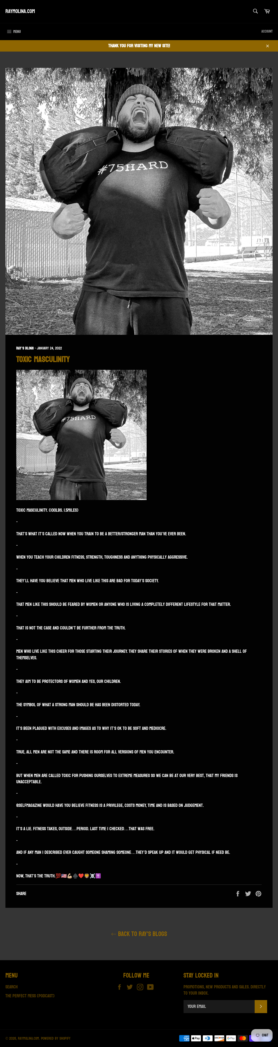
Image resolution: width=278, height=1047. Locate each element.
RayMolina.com (20, 11)
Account (267, 31)
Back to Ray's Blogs (141, 934)
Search (11, 987)
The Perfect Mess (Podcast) (30, 996)
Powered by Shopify (56, 1038)
